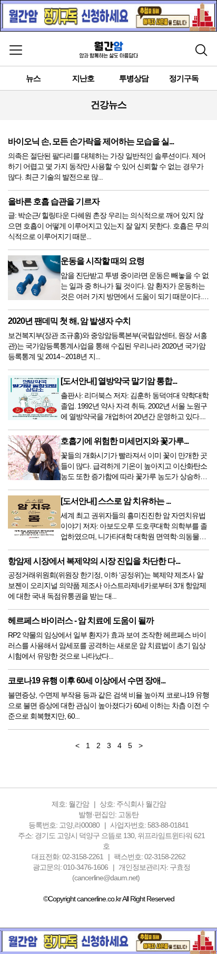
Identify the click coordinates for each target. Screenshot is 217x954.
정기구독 (184, 78)
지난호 (83, 78)
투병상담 (134, 78)
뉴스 (33, 78)
